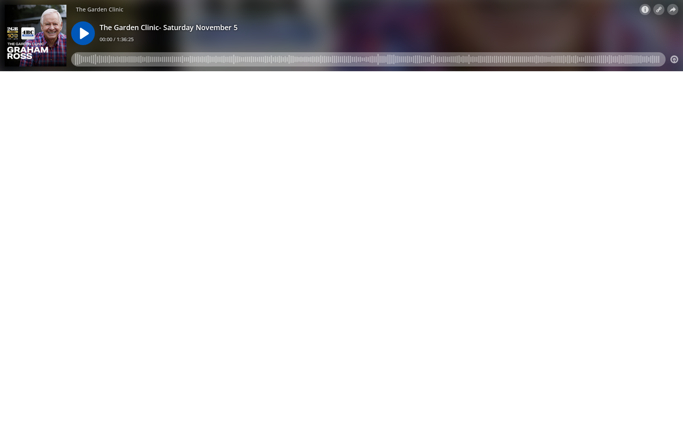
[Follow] (658, 9)
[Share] (672, 9)
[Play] (83, 33)
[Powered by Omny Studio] (674, 59)
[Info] (645, 9)
